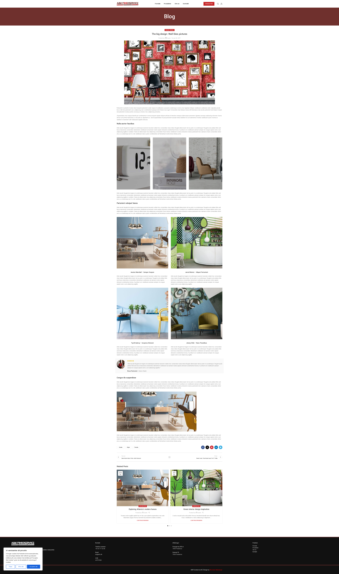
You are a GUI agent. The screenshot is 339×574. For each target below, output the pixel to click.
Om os (254, 549)
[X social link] (207, 447)
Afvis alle (21, 566)
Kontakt (255, 551)
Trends (136, 447)
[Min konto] (221, 4)
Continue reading (143, 520)
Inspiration (196, 506)
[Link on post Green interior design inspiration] (196, 488)
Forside (255, 546)
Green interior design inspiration (196, 509)
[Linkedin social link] (216, 447)
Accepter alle (33, 566)
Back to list (169, 457)
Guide (120, 447)
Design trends (169, 30)
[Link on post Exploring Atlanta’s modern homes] (143, 488)
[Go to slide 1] (167, 525)
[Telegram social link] (220, 447)
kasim (169, 38)
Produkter (209, 3)
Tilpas (10, 566)
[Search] (218, 4)
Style (128, 447)
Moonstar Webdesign (216, 570)
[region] (23, 559)
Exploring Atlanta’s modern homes (143, 509)
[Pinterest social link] (212, 447)
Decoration (142, 506)
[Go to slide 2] (169, 525)
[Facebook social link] (203, 447)
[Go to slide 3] (171, 525)
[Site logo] (127, 3)
